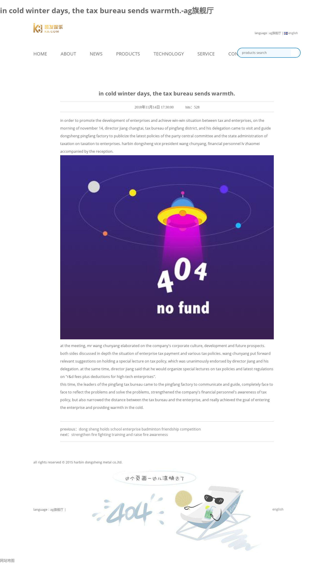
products (128, 54)
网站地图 (7, 560)
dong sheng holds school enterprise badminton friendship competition (140, 429)
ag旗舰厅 (275, 33)
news (96, 54)
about (68, 54)
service (206, 54)
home (40, 54)
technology (169, 54)
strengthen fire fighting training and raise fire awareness (119, 434)
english (293, 33)
